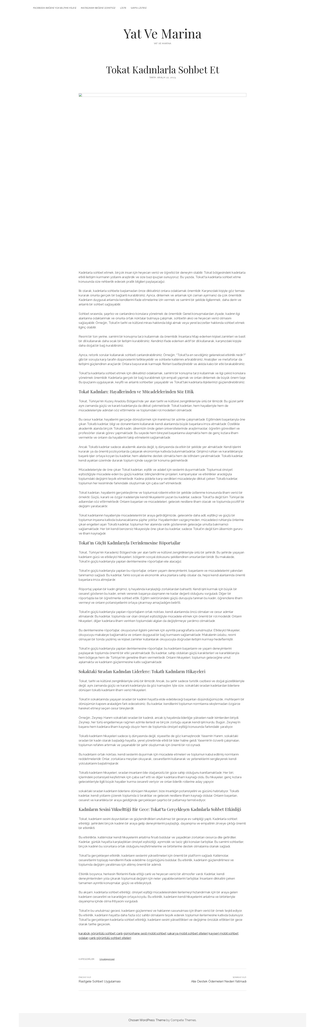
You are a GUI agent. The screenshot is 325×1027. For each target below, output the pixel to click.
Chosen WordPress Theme (147, 1020)
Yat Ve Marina (163, 33)
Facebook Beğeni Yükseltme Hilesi (54, 8)
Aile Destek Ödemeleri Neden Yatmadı (218, 981)
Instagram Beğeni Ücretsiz (98, 8)
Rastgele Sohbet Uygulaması (100, 981)
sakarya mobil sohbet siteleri (187, 933)
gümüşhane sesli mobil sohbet (144, 933)
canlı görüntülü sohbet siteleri (110, 938)
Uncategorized (107, 959)
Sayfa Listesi (139, 8)
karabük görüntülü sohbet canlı (101, 933)
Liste (123, 8)
